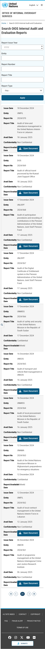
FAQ (6, 621)
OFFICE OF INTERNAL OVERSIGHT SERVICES (19, 14)
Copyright (35, 614)
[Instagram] (15, 637)
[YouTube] (28, 637)
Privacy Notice (33, 621)
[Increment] (42, 46)
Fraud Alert (17, 621)
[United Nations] (10, 5)
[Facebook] (10, 637)
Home (4, 23)
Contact (22, 614)
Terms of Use (22, 627)
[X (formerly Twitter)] (21, 637)
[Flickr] (34, 637)
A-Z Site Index (9, 614)
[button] (28, 149)
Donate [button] (24, 643)
